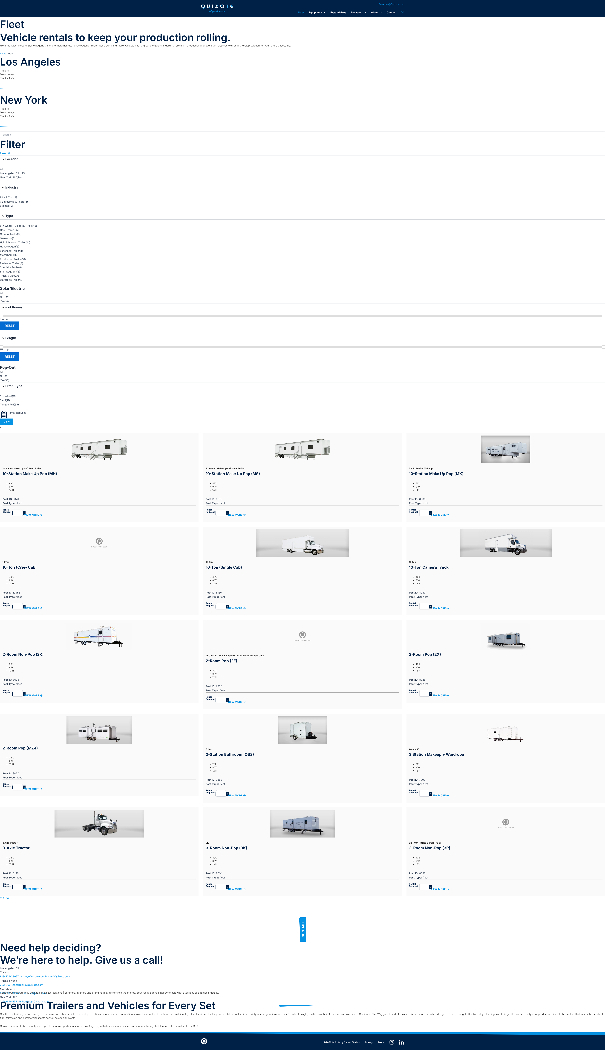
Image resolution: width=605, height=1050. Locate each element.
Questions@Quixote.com (391, 4)
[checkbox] (302, 173)
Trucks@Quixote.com (30, 984)
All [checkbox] (1, 169)
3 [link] (3, 898)
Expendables (338, 12)
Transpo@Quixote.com (30, 976)
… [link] (5, 898)
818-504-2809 (8, 976)
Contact (391, 12)
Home (3, 53)
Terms (381, 1042)
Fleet (301, 12)
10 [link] (7, 898)
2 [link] (2, 898)
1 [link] (0, 898)
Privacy (369, 1042)
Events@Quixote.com (57, 976)
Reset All (5, 153)
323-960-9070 (9, 984)
